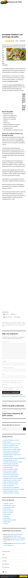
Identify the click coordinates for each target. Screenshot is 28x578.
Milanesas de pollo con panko (11, 493)
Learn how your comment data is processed (13, 396)
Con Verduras (5, 567)
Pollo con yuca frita (8, 485)
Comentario (6, 341)
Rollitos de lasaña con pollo (10, 491)
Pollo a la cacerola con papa (10, 483)
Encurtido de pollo (16, 536)
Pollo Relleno (6, 518)
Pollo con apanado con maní (10, 482)
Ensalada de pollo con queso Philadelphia (14, 458)
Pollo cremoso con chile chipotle (12, 449)
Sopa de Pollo (6, 521)
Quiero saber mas (10, 576)
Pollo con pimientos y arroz (10, 445)
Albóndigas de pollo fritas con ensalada (13, 489)
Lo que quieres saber (8, 507)
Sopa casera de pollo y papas (11, 474)
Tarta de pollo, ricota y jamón (17, 538)
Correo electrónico (8, 367)
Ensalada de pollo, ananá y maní (11, 454)
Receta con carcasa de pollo (10, 476)
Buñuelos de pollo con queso (11, 447)
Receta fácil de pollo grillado (11, 465)
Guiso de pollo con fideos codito (11, 480)
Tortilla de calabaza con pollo (11, 440)
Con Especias (5, 564)
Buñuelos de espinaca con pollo (11, 443)
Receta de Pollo (5, 322)
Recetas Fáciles (6, 551)
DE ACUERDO (23, 576)
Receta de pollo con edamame (11, 487)
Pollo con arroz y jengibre (10, 471)
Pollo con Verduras (6, 323)
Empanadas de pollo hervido (15, 534)
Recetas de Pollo (15, 2)
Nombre (4, 361)
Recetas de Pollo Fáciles (15, 323)
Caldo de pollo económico (10, 473)
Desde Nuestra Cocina (9, 505)
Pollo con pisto (7, 442)
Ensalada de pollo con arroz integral (13, 478)
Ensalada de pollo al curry (10, 460)
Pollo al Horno (7, 509)
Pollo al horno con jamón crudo (11, 451)
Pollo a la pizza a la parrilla (10, 463)
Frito (3, 554)
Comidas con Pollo (21, 322)
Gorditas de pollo (8, 467)
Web (3, 374)
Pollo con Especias (8, 511)
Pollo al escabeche (8, 456)
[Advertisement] (14, 19)
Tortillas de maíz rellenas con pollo (12, 462)
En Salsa (4, 561)
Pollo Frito (6, 516)
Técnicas (5, 523)
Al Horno (4, 557)
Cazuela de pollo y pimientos (11, 453)
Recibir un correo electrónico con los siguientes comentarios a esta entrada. (13, 382)
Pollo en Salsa (7, 514)
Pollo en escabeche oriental (10, 469)
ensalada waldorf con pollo (11, 325)
